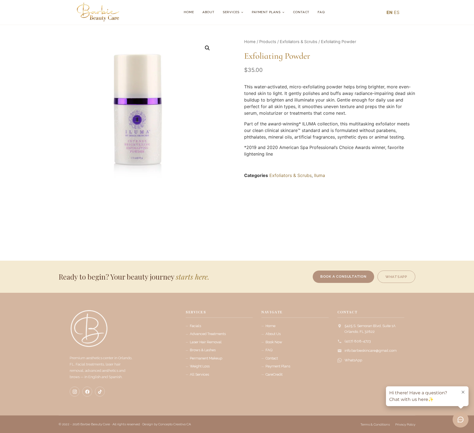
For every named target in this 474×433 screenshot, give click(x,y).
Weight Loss (200, 366)
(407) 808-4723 (358, 341)
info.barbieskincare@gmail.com (371, 350)
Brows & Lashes (203, 350)
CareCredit (274, 374)
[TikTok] (100, 392)
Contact (301, 12)
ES (396, 12)
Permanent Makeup (206, 358)
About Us (273, 334)
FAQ (321, 12)
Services (231, 12)
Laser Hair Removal (206, 342)
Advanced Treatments (208, 334)
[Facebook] (87, 392)
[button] (207, 48)
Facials (195, 326)
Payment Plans (266, 12)
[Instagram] (75, 392)
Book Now (274, 342)
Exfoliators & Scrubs (298, 41)
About (208, 12)
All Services (199, 374)
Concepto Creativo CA (174, 424)
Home (189, 12)
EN (389, 12)
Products (267, 41)
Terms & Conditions (375, 424)
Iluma (319, 175)
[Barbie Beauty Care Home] (89, 331)
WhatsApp (353, 360)
